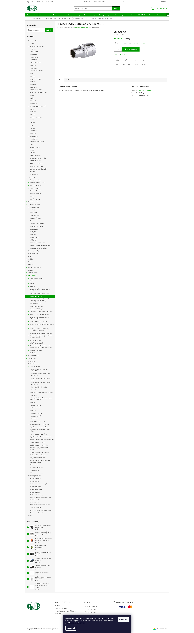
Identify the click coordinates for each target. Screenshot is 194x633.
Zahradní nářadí (32, 358)
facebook (58, 614)
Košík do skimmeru (36, 508)
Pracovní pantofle (35, 194)
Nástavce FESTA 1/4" (36, 306)
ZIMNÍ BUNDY (34, 139)
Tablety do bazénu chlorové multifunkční (39, 370)
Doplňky (30, 259)
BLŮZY (32, 74)
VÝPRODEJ (31, 265)
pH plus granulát (36, 405)
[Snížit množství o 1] (121, 50)
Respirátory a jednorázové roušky (40, 245)
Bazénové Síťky (35, 481)
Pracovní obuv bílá (35, 191)
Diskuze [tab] (68, 80)
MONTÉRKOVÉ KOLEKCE (37, 46)
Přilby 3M (33, 235)
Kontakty (87, 2)
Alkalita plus (34, 419)
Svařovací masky (35, 218)
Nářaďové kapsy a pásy (37, 343)
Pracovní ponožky (33, 251)
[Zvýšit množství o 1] (121, 48)
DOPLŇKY (33, 134)
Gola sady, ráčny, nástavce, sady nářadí (40, 290)
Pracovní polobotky (36, 185)
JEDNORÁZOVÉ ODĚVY (36, 164)
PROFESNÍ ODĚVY (35, 161)
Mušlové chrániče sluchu (37, 226)
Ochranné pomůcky (34, 205)
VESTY (32, 125)
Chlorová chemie (35, 367)
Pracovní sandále (35, 188)
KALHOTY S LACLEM (36, 79)
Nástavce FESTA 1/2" (36, 296)
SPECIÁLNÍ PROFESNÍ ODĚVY (38, 158)
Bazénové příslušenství (35, 476)
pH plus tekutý (35, 408)
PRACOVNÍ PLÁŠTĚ (36, 90)
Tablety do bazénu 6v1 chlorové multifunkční (41, 383)
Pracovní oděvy (32, 41)
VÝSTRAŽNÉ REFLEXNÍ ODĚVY (38, 106)
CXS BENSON (34, 52)
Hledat (116, 8)
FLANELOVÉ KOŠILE (35, 155)
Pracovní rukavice (33, 202)
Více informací (80, 623)
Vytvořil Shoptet (162, 629)
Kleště (32, 284)
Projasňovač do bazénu (37, 458)
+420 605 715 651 (92, 609)
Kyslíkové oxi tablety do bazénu (40, 427)
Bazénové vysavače (36, 489)
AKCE (29, 256)
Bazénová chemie (33, 364)
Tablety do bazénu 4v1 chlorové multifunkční (41, 375)
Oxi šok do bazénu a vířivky (38, 434)
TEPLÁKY (32, 44)
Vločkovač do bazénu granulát (39, 452)
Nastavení (71, 628)
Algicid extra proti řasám (37, 442)
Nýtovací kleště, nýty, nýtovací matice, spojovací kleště (42, 337)
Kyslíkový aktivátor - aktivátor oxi (40, 437)
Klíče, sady (33, 286)
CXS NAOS (33, 49)
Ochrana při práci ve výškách (38, 248)
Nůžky (32, 281)
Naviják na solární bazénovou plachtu (41, 510)
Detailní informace (119, 54)
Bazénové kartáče (35, 479)
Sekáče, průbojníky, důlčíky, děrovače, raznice (42, 325)
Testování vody (34, 470)
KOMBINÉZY (33, 84)
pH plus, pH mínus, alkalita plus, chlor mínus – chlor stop (41, 399)
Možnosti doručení (139, 43)
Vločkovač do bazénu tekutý (39, 455)
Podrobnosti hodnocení (81, 27)
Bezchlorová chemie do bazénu (39, 424)
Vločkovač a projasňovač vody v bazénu (39, 449)
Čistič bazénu (34, 465)
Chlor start (33, 395)
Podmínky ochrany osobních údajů (65, 611)
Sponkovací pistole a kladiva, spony (41, 333)
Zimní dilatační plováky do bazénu (40, 505)
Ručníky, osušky (33, 254)
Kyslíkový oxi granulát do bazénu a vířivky (40, 431)
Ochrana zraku (34, 207)
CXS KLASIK (33, 68)
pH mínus (33, 411)
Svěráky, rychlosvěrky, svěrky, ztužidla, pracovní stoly (39, 330)
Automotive (31, 361)
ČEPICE (32, 128)
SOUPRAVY (33, 87)
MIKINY (32, 120)
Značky (30, 516)
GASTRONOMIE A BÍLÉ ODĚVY (38, 169)
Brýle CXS (33, 210)
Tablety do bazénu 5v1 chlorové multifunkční (41, 379)
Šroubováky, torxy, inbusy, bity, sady (41, 312)
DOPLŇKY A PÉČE (35, 199)
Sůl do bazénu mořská (36, 473)
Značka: (94, 27)
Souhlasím (123, 620)
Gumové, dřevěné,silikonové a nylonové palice (39, 318)
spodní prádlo (34, 175)
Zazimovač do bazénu (36, 468)
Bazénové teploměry (36, 495)
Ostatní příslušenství (36, 513)
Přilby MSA (33, 240)
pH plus (32, 402)
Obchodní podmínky (100, 2)
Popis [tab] (60, 80)
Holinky (32, 196)
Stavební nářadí (32, 273)
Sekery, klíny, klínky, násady (38, 322)
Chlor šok (33, 390)
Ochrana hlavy (34, 229)
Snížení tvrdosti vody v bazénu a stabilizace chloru (40, 461)
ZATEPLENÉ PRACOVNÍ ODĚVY (38, 93)
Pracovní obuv (32, 177)
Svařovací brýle (35, 216)
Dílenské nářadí (32, 276)
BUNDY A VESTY (34, 136)
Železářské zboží (33, 356)
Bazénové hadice (35, 492)
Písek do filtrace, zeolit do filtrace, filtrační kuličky (40, 498)
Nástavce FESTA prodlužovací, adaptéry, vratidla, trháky (39, 300)
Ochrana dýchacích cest (37, 243)
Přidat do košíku (132, 49)
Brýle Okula (33, 213)
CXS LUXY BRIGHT (35, 63)
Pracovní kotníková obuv (37, 183)
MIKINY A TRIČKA (35, 147)
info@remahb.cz (92, 606)
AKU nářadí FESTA (35, 340)
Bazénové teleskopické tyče (38, 484)
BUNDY (32, 95)
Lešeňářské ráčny (35, 304)
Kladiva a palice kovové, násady (39, 314)
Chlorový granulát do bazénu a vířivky (41, 393)
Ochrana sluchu (34, 221)
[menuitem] (31, 14)
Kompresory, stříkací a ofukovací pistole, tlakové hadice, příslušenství (41, 347)
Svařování (33, 353)
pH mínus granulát (36, 413)
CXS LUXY (33, 65)
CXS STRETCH (34, 57)
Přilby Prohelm (34, 237)
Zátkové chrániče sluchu (37, 224)
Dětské (30, 262)
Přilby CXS (33, 232)
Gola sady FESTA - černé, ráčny (39, 294)
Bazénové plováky (35, 487)
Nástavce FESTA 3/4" (36, 309)
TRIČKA (32, 123)
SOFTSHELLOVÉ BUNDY (37, 142)
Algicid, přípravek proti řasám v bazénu (42, 440)
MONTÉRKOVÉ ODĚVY (36, 71)
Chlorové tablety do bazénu (38, 387)
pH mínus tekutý (36, 416)
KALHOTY (33, 76)
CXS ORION (33, 60)
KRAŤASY (33, 82)
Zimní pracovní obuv (36, 180)
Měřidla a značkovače (34, 267)
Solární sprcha (34, 502)
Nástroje (30, 270)
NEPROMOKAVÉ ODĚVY (36, 166)
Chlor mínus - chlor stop (37, 422)
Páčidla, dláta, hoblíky (36, 278)
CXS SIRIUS (33, 55)
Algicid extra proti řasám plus (39, 445)
